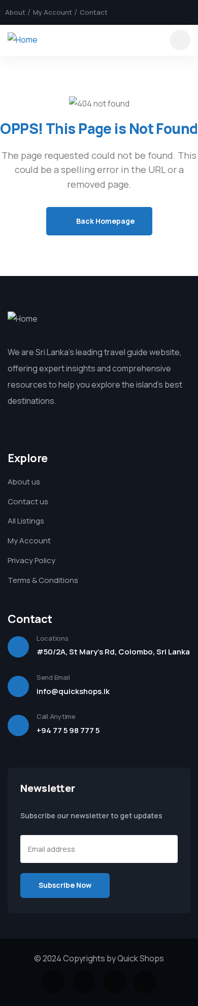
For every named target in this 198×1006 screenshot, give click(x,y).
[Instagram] (172, 12)
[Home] (23, 39)
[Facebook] (137, 12)
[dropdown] (180, 40)
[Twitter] (154, 12)
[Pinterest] (189, 12)
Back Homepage (105, 221)
